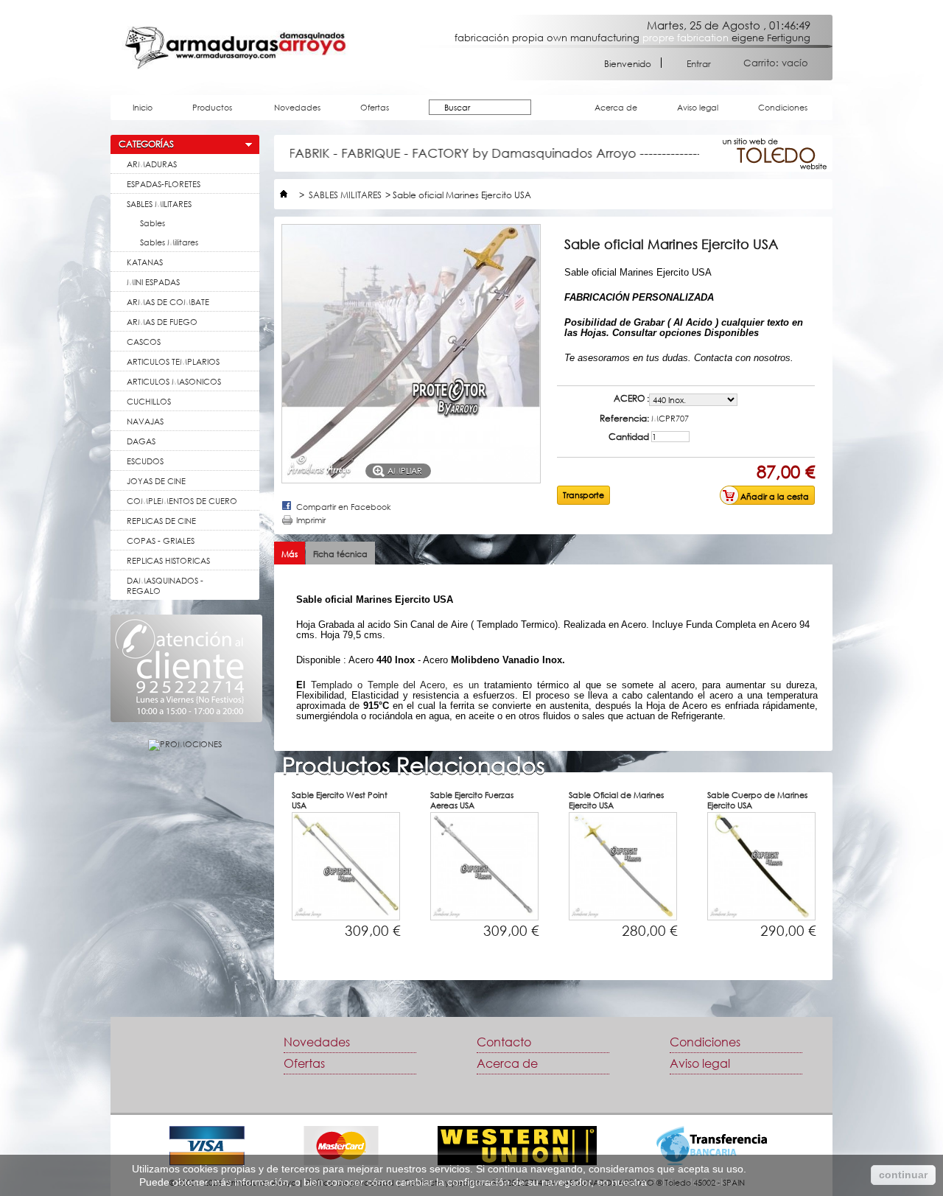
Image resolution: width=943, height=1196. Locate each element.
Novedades (297, 107)
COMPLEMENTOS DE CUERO (182, 501)
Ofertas (374, 107)
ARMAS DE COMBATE (168, 302)
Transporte (583, 495)
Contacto (504, 1042)
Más (289, 554)
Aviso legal (697, 107)
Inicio (143, 107)
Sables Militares (169, 242)
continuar (903, 1175)
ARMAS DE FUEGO (162, 321)
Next (857, 888)
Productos (205, 111)
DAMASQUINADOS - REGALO (165, 585)
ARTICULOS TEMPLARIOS (173, 361)
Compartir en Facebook (343, 506)
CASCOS (144, 341)
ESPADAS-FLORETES (163, 184)
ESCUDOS (145, 461)
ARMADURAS (152, 164)
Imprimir (311, 520)
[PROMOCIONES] (185, 744)
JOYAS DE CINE (156, 481)
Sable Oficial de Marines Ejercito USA (616, 800)
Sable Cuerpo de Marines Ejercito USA (757, 800)
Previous (255, 888)
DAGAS (141, 441)
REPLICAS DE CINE (161, 520)
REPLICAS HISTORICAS (168, 560)
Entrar (699, 63)
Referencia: (624, 418)
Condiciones (782, 107)
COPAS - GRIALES (160, 540)
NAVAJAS (145, 421)
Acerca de (616, 107)
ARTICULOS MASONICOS (174, 381)
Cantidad (629, 437)
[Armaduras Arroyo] (235, 47)
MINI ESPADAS (153, 282)
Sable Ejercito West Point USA (340, 800)
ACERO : (631, 399)
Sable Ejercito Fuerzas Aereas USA (471, 800)
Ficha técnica (340, 554)
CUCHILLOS (149, 401)
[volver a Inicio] (283, 194)
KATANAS (145, 262)
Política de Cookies (694, 1182)
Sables (152, 223)
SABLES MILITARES (159, 204)
